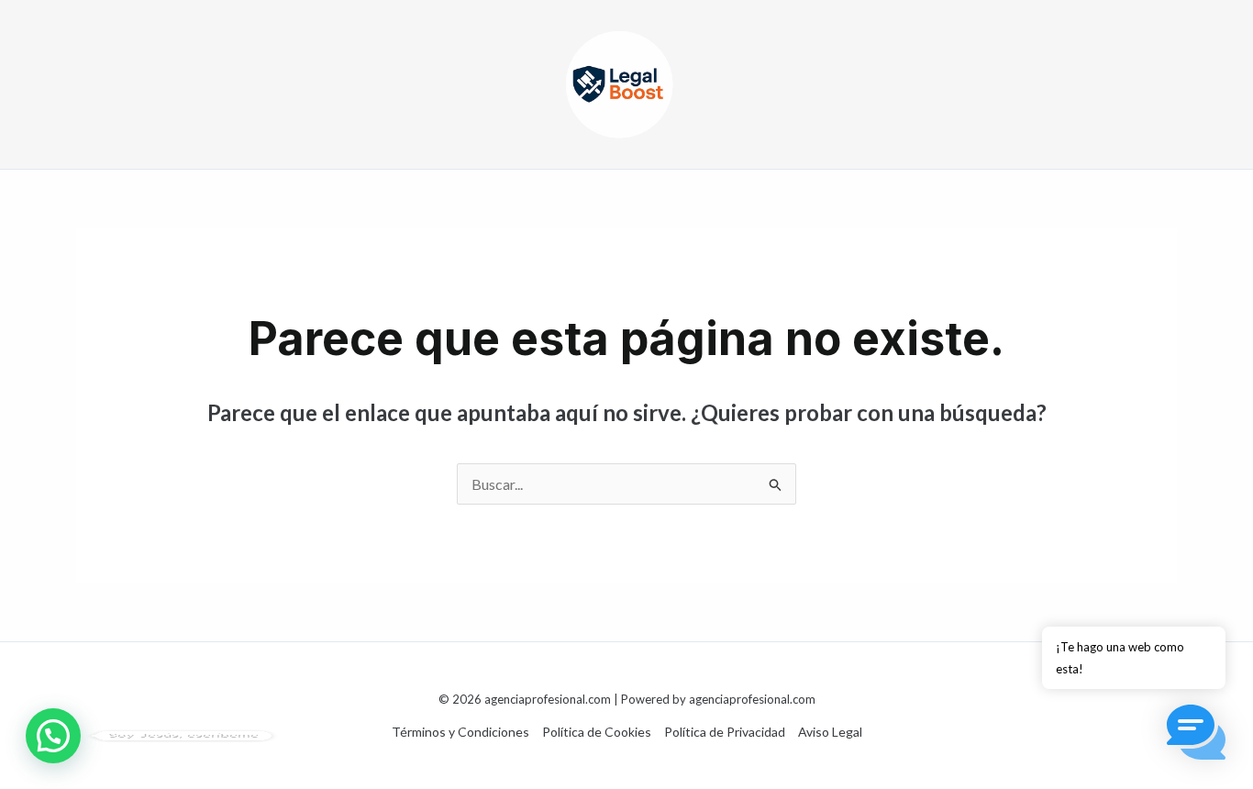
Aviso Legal (830, 731)
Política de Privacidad (724, 731)
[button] (53, 735)
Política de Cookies (596, 731)
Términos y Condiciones (460, 731)
